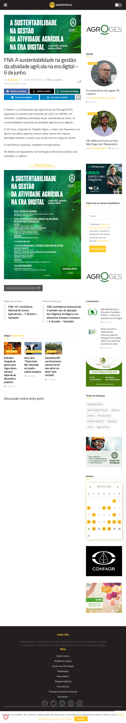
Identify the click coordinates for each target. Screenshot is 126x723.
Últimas (50, 79)
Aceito (80, 719)
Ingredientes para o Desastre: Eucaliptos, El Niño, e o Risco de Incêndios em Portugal (111, 313)
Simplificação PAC (96, 421)
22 (114, 522)
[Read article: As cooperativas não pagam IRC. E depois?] (104, 73)
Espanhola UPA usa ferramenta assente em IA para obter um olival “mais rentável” (53, 366)
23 (119, 522)
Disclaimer (63, 696)
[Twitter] (54, 703)
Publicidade (63, 671)
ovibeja (91, 415)
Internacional (34, 351)
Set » (117, 487)
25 (94, 528)
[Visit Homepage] (60, 5)
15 (114, 514)
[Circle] (63, 703)
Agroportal (13, 79)
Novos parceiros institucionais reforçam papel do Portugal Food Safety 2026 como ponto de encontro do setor (111, 336)
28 (109, 528)
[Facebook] (46, 703)
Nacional (11, 351)
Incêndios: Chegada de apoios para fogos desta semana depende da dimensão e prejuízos (10, 370)
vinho (90, 427)
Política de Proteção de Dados (99, 225)
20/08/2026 (107, 322)
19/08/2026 (107, 348)
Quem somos (63, 656)
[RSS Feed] (80, 703)
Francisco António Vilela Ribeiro (102, 98)
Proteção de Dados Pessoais (63, 691)
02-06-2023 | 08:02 (33, 79)
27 (104, 528)
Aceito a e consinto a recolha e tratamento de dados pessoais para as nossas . (99, 232)
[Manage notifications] (6, 717)
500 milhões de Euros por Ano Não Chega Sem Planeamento (102, 142)
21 (109, 522)
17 (89, 522)
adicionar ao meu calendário (22, 288)
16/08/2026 (92, 102)
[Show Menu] (5, 5)
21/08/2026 (10, 386)
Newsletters (63, 676)
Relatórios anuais (63, 661)
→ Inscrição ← (42, 164)
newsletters (103, 240)
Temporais (112, 421)
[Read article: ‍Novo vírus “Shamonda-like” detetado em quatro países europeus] (33, 348)
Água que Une (103, 427)
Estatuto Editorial (63, 681)
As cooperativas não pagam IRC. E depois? (103, 92)
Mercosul (116, 410)
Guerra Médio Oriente (97, 410)
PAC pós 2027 (104, 415)
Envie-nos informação (63, 666)
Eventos (58, 79)
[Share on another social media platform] (78, 97)
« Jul (90, 487)
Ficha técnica (63, 686)
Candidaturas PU (95, 404)
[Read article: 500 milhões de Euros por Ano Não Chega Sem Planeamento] (104, 123)
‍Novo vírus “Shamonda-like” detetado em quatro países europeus (32, 365)
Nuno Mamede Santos (98, 148)
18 (94, 522)
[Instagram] (72, 703)
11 (94, 514)
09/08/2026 (114, 148)
